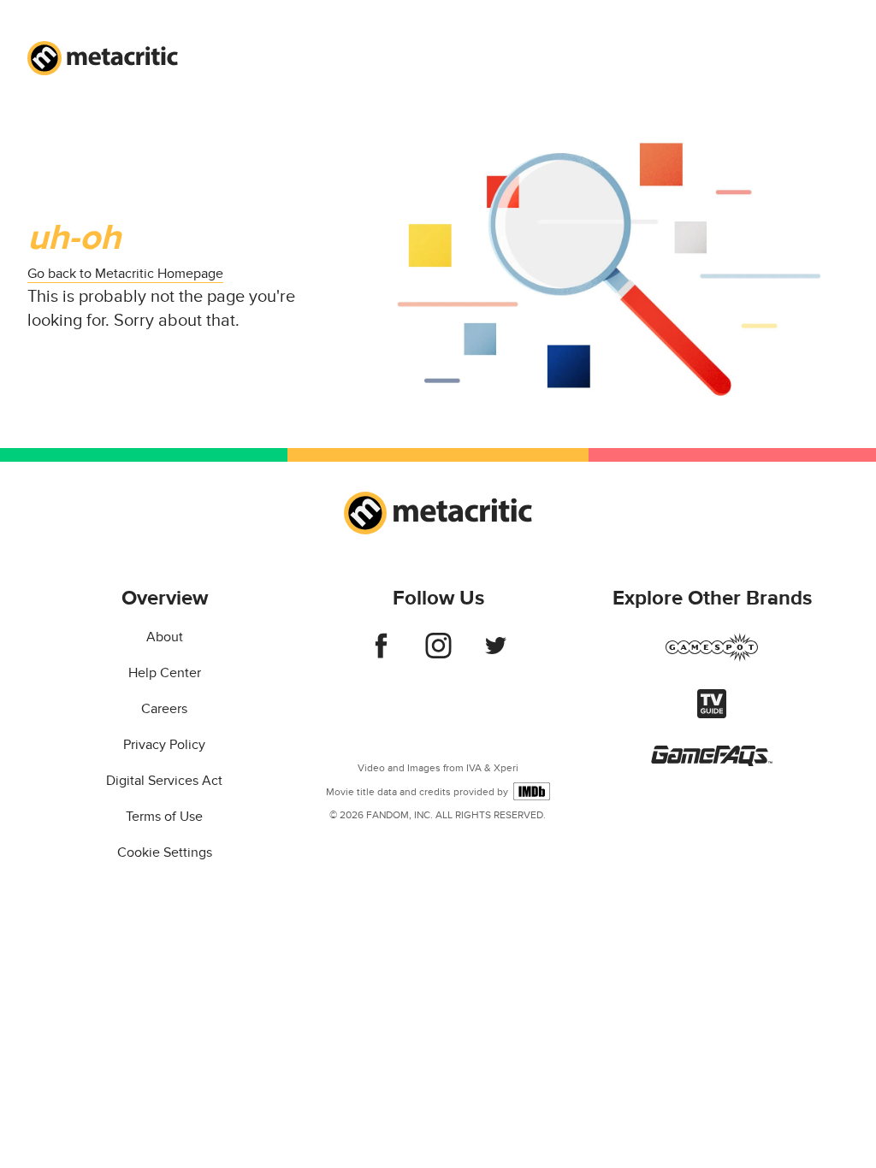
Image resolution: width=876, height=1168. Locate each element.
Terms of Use (164, 816)
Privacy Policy (164, 744)
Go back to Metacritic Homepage (125, 273)
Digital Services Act (164, 780)
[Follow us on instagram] (438, 654)
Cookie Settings (164, 852)
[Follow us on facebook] (381, 654)
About (164, 637)
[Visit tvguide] (712, 714)
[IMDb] (531, 791)
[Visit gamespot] (712, 657)
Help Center (164, 672)
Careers (164, 708)
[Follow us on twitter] (496, 654)
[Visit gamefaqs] (712, 761)
